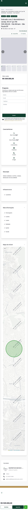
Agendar (18, 507)
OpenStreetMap (17, 450)
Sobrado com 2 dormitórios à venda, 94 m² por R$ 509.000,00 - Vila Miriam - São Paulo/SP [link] (13, 12)
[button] (2, 51)
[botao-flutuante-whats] (25, 507)
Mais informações (8, 208)
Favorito (24, 33)
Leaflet (10, 450)
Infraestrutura (7, 189)
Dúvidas (6, 507)
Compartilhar (15, 33)
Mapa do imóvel (8, 244)
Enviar (14, 115)
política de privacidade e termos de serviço (13, 120)
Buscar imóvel (9, 9)
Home (2, 9)
